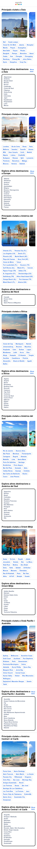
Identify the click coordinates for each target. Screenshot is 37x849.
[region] (18, 25)
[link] (18, 3)
